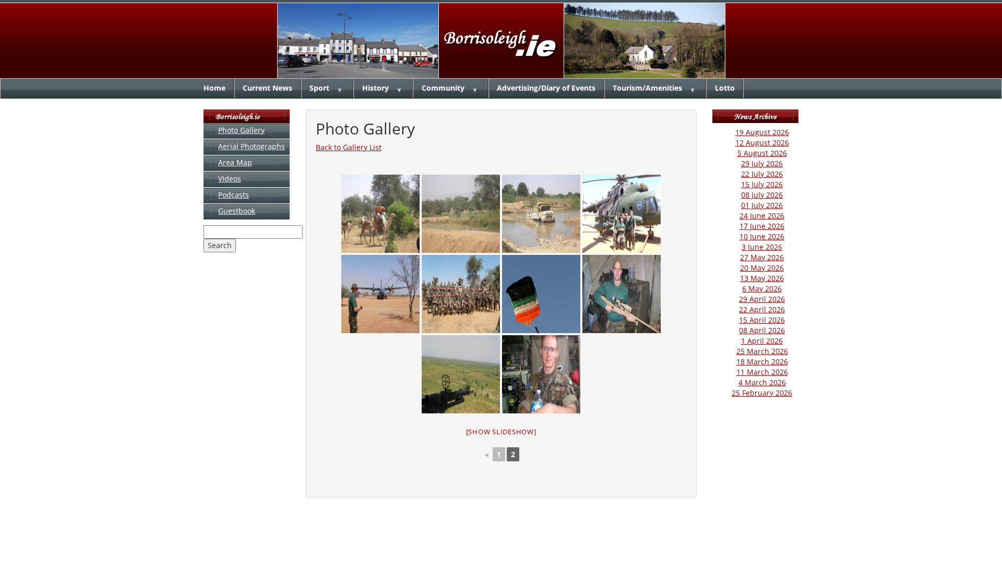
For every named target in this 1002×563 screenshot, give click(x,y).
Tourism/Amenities (647, 88)
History (375, 88)
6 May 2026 (762, 288)
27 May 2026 (762, 257)
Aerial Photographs (251, 146)
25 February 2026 (762, 393)
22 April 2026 (762, 309)
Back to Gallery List (348, 147)
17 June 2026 (761, 226)
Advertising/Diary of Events (546, 88)
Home (214, 88)
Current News (267, 88)
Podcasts (233, 195)
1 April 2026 (762, 341)
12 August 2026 (762, 143)
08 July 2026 (762, 195)
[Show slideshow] (501, 431)
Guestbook (236, 211)
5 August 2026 (762, 153)
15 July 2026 (762, 184)
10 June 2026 (761, 236)
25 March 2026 (762, 351)
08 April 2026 (762, 330)
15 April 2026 (762, 320)
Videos (229, 178)
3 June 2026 (762, 247)
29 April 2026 (762, 299)
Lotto (725, 88)
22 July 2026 (762, 174)
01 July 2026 (762, 205)
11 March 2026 (762, 372)
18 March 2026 (762, 361)
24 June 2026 (761, 216)
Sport (319, 88)
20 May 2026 (762, 268)
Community (443, 88)
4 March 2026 (762, 382)
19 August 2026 (762, 132)
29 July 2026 (762, 163)
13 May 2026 (762, 278)
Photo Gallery (241, 130)
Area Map (235, 162)
